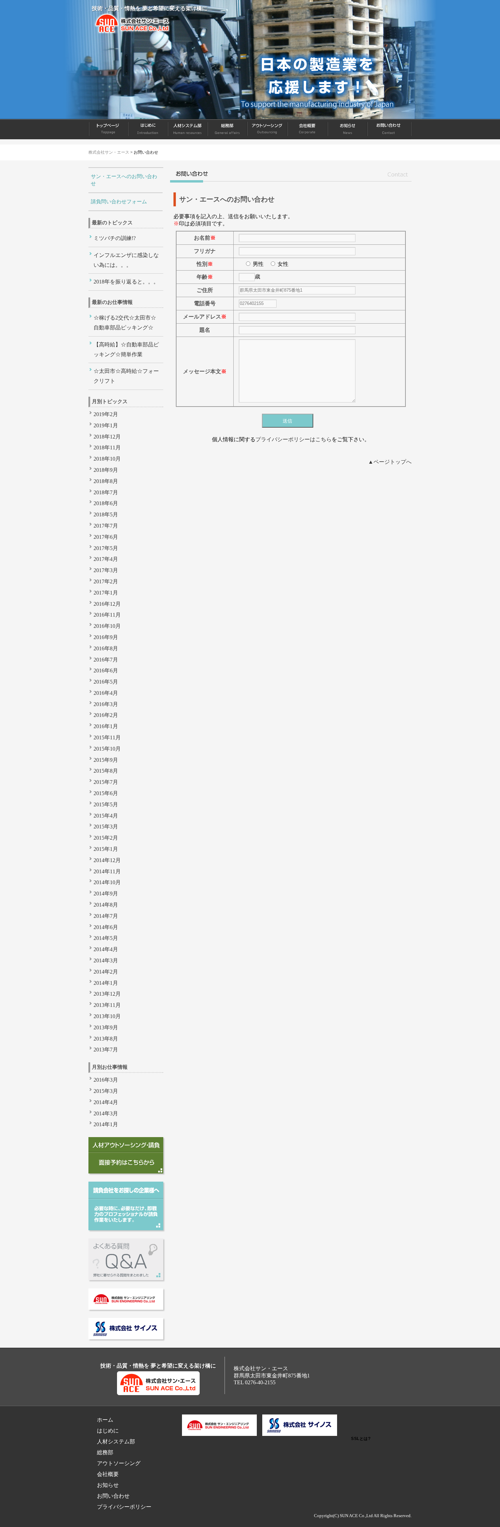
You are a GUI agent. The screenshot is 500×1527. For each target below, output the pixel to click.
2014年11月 (107, 871)
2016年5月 (106, 682)
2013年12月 (107, 994)
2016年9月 (106, 637)
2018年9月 (106, 470)
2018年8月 (106, 481)
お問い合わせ (390, 129)
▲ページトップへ (390, 462)
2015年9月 (106, 760)
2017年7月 (106, 526)
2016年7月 (106, 660)
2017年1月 (106, 593)
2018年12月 (107, 437)
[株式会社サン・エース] (134, 32)
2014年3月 (106, 960)
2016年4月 (106, 693)
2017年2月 (106, 581)
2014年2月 (106, 972)
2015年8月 (106, 771)
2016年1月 (106, 726)
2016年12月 (107, 604)
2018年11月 (107, 447)
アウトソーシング (268, 129)
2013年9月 (106, 1027)
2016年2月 (106, 715)
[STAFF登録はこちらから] (125, 1171)
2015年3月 (106, 826)
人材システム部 (188, 129)
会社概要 (308, 129)
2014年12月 (107, 860)
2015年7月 (106, 782)
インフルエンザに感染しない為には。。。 (126, 260)
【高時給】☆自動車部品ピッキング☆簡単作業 (126, 349)
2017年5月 (106, 548)
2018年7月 (106, 492)
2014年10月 (107, 882)
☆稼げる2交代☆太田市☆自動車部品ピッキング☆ (125, 322)
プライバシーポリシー (124, 1507)
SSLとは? (360, 1438)
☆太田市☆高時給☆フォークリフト (126, 376)
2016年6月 (106, 670)
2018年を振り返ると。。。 (126, 282)
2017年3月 (106, 570)
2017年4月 (106, 559)
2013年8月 (106, 1039)
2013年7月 (106, 1049)
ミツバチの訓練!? (115, 238)
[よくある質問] (125, 1278)
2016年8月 (106, 648)
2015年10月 (107, 749)
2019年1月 (106, 425)
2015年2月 (106, 838)
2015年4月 (106, 816)
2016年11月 (107, 615)
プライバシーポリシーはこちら (293, 439)
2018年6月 (106, 503)
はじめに (148, 129)
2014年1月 (106, 983)
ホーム (108, 129)
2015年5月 (106, 804)
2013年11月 (107, 1005)
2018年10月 (107, 459)
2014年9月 (106, 893)
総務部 (228, 129)
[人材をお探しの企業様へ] (125, 1228)
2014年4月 (106, 949)
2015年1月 (106, 849)
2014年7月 (106, 916)
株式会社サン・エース (108, 152)
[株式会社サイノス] (125, 1337)
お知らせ (348, 129)
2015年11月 (107, 737)
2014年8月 (106, 905)
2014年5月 (106, 938)
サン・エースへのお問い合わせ (124, 180)
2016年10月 (107, 626)
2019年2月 (106, 414)
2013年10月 (107, 1016)
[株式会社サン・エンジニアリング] (125, 1308)
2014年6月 (106, 927)
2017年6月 (106, 537)
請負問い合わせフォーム (119, 201)
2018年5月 (106, 514)
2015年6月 (106, 793)
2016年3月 (106, 704)
